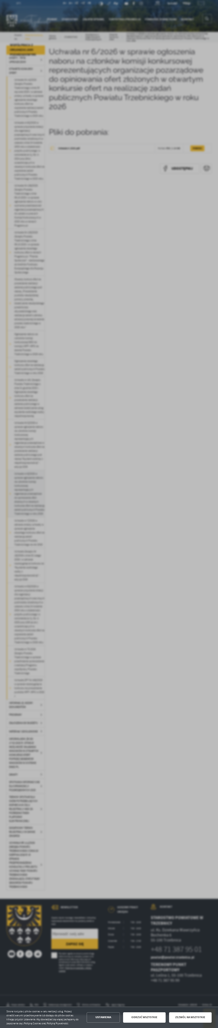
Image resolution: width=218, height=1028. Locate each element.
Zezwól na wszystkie (190, 1017)
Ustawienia (103, 1017)
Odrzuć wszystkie (144, 1017)
